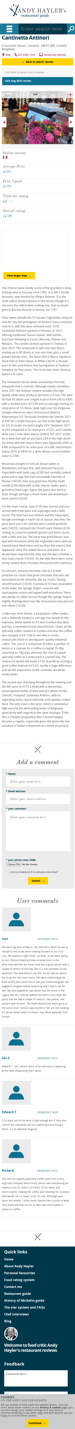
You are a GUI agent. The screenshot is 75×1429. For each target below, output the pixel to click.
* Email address (15, 791)
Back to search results (39, 62)
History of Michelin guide (24, 1301)
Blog (7, 1321)
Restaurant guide (17, 1294)
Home (8, 1259)
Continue (35, 1423)
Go (71, 29)
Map (7, 55)
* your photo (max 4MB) (21, 860)
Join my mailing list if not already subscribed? (34, 872)
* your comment (16, 809)
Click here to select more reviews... (25, 72)
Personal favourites (19, 1273)
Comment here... (17, 1374)
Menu (9, 29)
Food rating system (19, 1280)
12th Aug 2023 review (18, 81)
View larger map (17, 276)
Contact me (13, 1287)
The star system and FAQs (24, 1307)
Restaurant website (55, 55)
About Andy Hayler (19, 1266)
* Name (10, 774)
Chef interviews (16, 1314)
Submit (36, 881)
